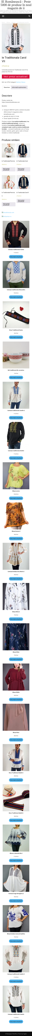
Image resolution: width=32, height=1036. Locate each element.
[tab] (7, 87)
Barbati (13, 22)
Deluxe (8, 22)
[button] (29, 16)
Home (3, 22)
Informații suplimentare (19, 87)
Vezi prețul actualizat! (16, 76)
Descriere (7, 87)
